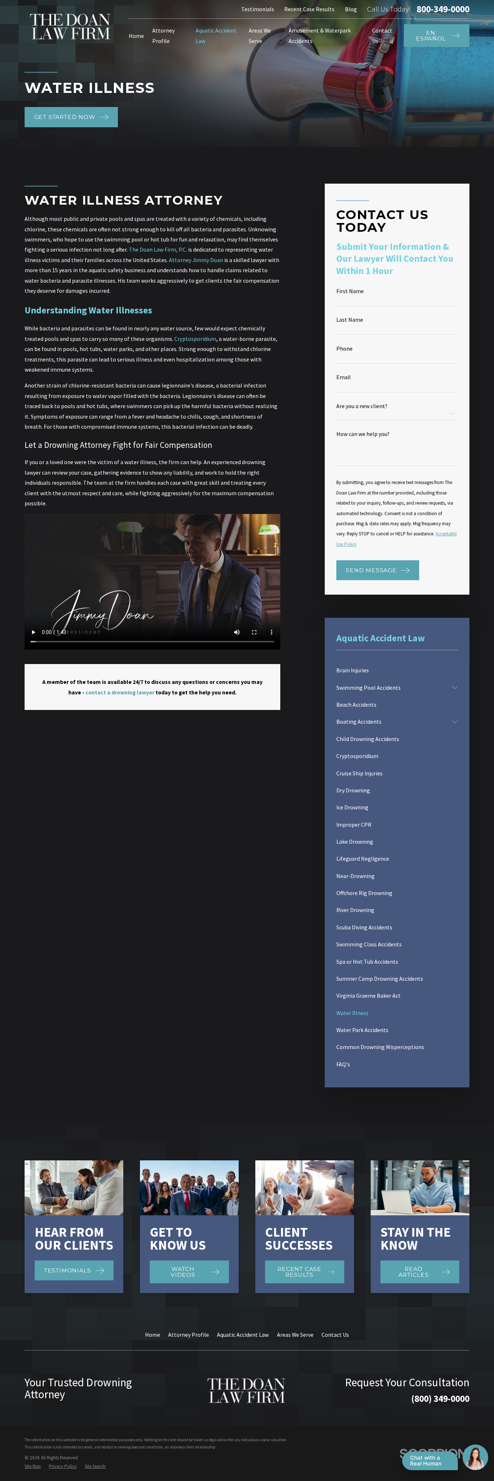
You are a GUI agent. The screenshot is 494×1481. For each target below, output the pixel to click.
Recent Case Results (309, 9)
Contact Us (335, 1334)
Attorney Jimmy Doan (196, 260)
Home (152, 1334)
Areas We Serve (295, 1334)
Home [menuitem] (136, 35)
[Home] (71, 26)
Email (343, 377)
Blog (351, 9)
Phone (344, 349)
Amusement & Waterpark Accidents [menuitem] (320, 35)
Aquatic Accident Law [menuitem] (216, 35)
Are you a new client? (361, 406)
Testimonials (257, 9)
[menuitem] (397, 670)
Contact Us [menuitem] (382, 35)
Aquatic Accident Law (243, 1334)
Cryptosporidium (195, 338)
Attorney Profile (188, 1334)
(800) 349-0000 (440, 1398)
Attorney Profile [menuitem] (163, 35)
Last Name (349, 320)
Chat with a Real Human (426, 1460)
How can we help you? (362, 434)
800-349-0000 (443, 9)
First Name (350, 291)
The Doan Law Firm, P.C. (158, 249)
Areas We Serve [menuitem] (260, 35)
